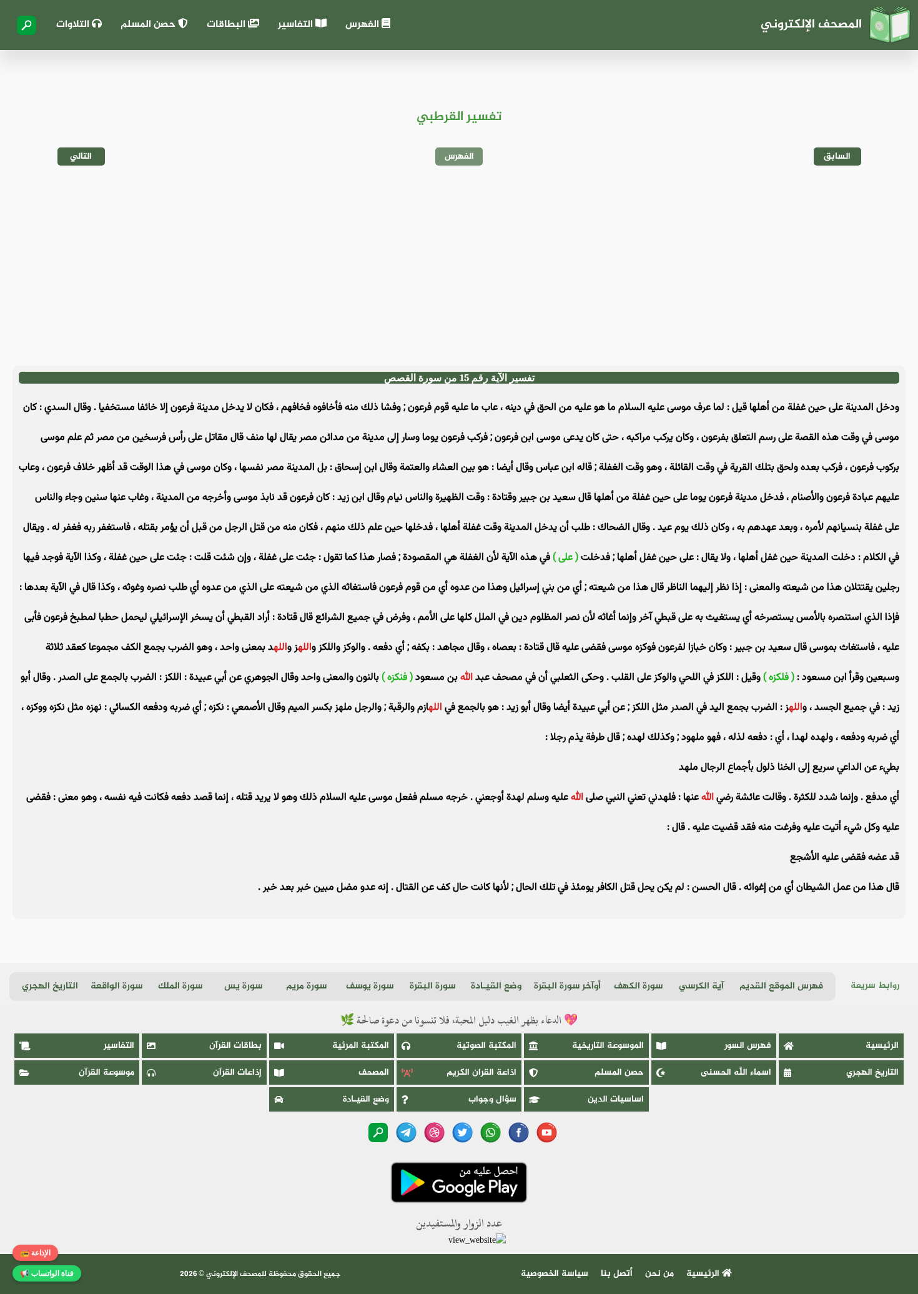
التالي (81, 156)
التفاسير (296, 24)
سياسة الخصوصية (554, 1274)
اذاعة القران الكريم (481, 1072)
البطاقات (227, 24)
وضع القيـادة (496, 986)
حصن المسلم (149, 24)
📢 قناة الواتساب (47, 1273)
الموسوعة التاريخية (608, 1045)
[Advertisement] (459, 265)
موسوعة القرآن (106, 1072)
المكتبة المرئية (360, 1045)
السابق (837, 156)
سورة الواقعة (116, 986)
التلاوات (74, 24)
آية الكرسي (701, 986)
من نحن (659, 1274)
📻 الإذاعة (35, 1252)
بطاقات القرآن (235, 1045)
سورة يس (243, 986)
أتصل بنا (617, 1274)
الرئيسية (882, 1045)
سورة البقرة (432, 986)
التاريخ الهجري (50, 986)
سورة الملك (180, 986)
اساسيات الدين (616, 1099)
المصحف (373, 1072)
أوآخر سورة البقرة (567, 986)
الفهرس (363, 24)
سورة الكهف (638, 986)
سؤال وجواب (492, 1099)
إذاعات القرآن (237, 1072)
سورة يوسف (369, 986)
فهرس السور (747, 1045)
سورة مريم (306, 986)
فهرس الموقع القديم (781, 986)
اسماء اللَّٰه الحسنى (736, 1072)
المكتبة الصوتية (486, 1045)
